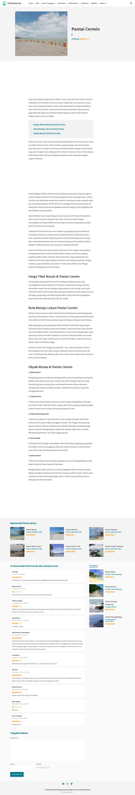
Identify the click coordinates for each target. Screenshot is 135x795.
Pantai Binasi (31, 529)
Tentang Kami (50, 790)
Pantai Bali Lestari (33, 546)
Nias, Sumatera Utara (34, 532)
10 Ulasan (75, 39)
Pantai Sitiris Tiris (73, 546)
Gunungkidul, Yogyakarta (110, 620)
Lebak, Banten (111, 607)
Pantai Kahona (111, 529)
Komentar (14, 738)
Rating (38, 764)
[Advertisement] (61, 82)
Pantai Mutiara (72, 529)
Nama (12, 764)
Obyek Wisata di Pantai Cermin (47, 133)
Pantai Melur (110, 572)
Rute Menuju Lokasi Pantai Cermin (49, 129)
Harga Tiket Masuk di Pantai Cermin (49, 124)
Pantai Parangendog (113, 617)
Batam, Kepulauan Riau (114, 574)
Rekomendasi (93, 566)
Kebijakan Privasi (73, 790)
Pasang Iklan (85, 790)
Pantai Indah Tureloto (114, 546)
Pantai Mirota (110, 586)
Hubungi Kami (61, 790)
